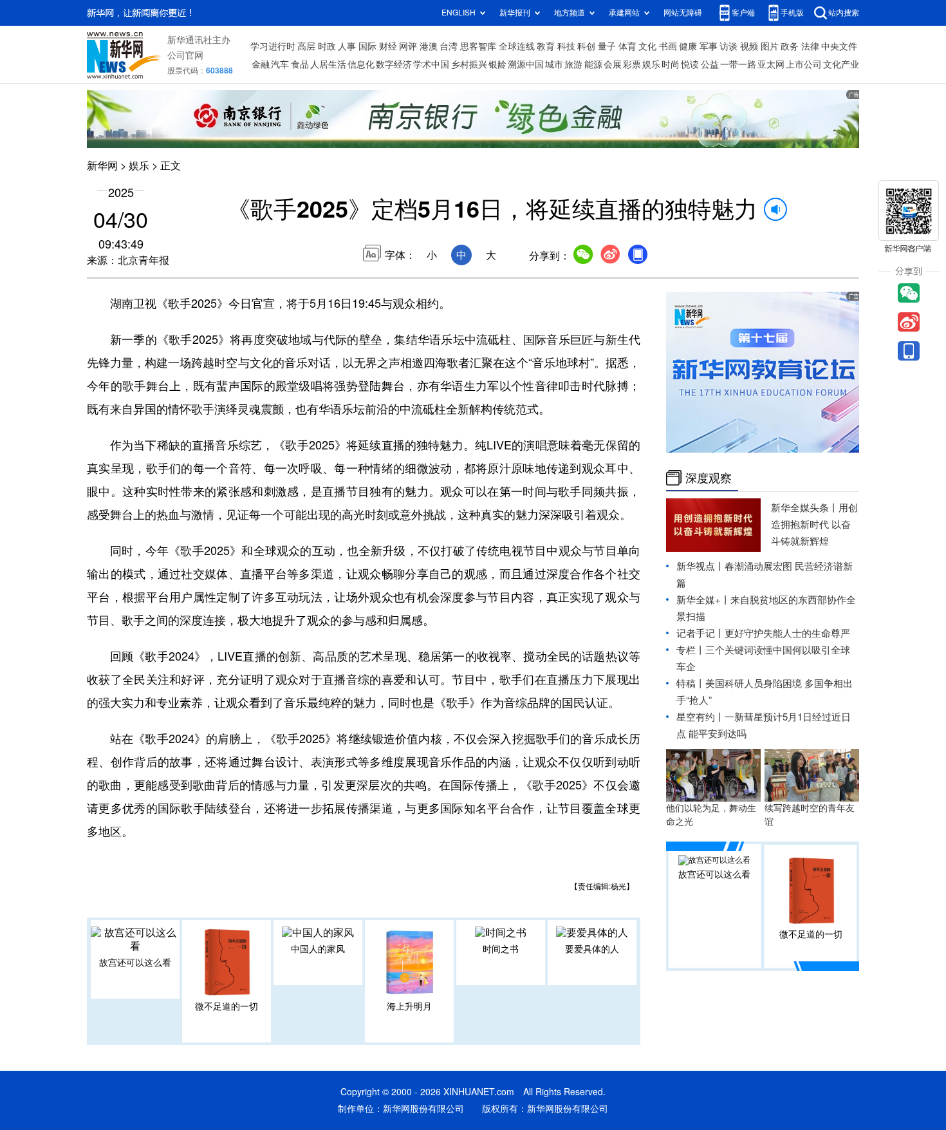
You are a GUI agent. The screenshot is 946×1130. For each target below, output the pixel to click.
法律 (810, 46)
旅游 (573, 64)
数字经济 (394, 64)
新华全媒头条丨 (805, 508)
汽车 (280, 64)
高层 (306, 46)
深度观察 (708, 478)
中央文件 (839, 46)
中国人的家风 (318, 949)
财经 (388, 46)
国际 (367, 46)
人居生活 (328, 64)
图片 (770, 46)
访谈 (728, 46)
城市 (554, 64)
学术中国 (431, 64)
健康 (688, 46)
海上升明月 (409, 1006)
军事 (709, 46)
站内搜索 (843, 12)
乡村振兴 (469, 64)
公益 (710, 64)
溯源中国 (526, 64)
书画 (668, 46)
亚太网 (770, 64)
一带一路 (738, 64)
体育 (627, 46)
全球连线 (517, 46)
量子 (607, 46)
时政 (327, 46)
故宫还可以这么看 (135, 962)
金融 (261, 64)
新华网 (102, 165)
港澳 (429, 46)
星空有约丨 (700, 717)
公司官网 (185, 55)
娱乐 (651, 64)
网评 (408, 46)
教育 (546, 46)
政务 (790, 46)
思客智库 (478, 46)
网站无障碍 (682, 12)
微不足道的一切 (226, 1006)
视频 (749, 46)
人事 (347, 46)
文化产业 (841, 64)
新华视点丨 (700, 566)
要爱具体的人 (592, 949)
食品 (300, 64)
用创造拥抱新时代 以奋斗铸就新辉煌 (814, 524)
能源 (593, 64)
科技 (566, 46)
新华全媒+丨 (703, 600)
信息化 (361, 64)
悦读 (690, 64)
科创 (586, 46)
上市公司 (804, 64)
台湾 (449, 46)
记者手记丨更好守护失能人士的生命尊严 (763, 633)
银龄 (497, 64)
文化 (647, 46)
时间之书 (501, 949)
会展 (613, 64)
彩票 (632, 64)
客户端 (743, 12)
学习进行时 (272, 46)
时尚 (671, 64)
